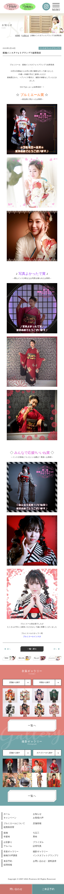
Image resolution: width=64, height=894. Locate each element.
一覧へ (32, 725)
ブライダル (38, 842)
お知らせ (37, 814)
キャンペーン (10, 818)
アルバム (8, 846)
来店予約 (8, 861)
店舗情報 (37, 823)
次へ (55, 649)
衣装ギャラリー (11, 851)
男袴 (35, 836)
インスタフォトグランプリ (50, 48)
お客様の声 (38, 818)
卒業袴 (7, 836)
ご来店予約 (48, 889)
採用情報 (8, 865)
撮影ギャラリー (40, 851)
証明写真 (37, 846)
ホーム (7, 814)
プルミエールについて (14, 823)
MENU (56, 9)
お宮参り (8, 842)
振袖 (6, 833)
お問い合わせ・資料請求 (44, 861)
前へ (9, 649)
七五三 (36, 833)
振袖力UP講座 (10, 855)
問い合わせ (16, 889)
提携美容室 (9, 827)
